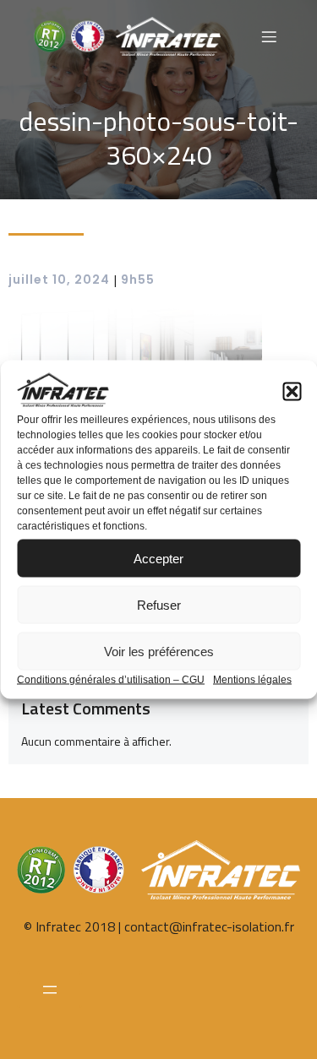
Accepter (158, 558)
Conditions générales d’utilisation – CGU (111, 680)
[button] (291, 391)
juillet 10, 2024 (59, 279)
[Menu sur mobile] (268, 36)
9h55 (138, 279)
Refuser (159, 604)
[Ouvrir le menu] (49, 989)
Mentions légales (252, 680)
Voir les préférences (159, 651)
